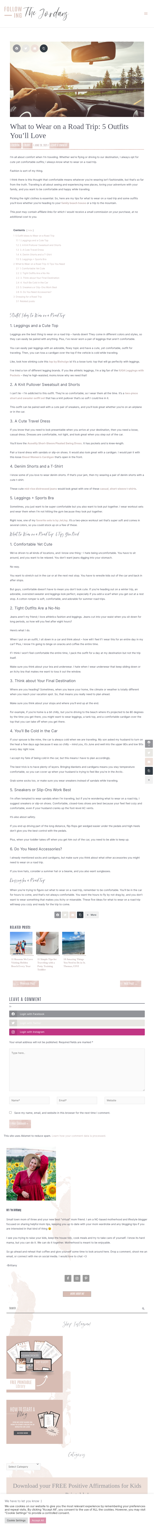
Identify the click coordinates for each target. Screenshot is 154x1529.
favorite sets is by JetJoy (52, 520)
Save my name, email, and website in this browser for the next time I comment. (62, 1112)
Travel (27, 145)
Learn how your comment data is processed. (79, 1135)
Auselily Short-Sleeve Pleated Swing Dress (54, 443)
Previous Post (26, 983)
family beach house (73, 203)
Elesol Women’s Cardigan (38, 457)
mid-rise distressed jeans (40, 488)
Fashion (16, 145)
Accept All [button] (38, 1520)
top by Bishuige (59, 361)
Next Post (130, 983)
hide (30, 230)
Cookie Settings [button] (16, 1520)
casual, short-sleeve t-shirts (118, 488)
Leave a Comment (59, 145)
